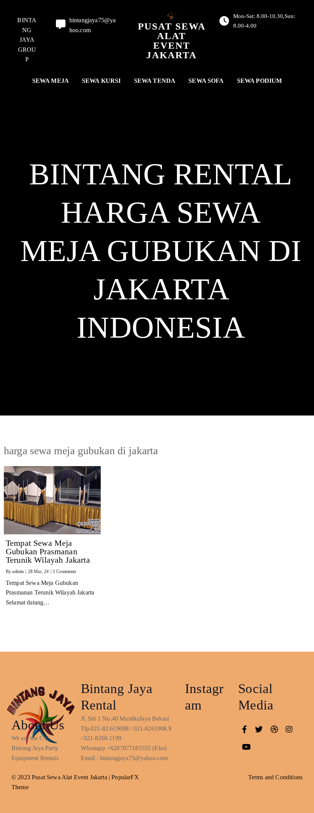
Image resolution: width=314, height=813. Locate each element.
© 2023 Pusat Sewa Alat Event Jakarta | (61, 777)
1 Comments (65, 571)
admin (18, 571)
